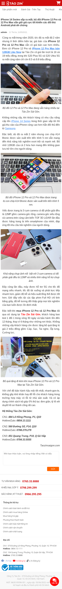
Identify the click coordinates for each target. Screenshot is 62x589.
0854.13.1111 (16, 548)
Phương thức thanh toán (13, 520)
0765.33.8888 (30, 481)
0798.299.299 (28, 487)
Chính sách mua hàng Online (15, 512)
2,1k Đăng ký (34, 561)
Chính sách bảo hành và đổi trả (16, 508)
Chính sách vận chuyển (13, 527)
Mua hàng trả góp (11, 516)
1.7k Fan (8, 561)
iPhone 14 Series (20, 121)
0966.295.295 (33, 494)
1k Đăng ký (20, 561)
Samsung (10, 128)
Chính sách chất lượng (12, 531)
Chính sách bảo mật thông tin (15, 524)
